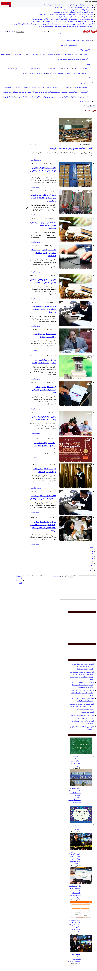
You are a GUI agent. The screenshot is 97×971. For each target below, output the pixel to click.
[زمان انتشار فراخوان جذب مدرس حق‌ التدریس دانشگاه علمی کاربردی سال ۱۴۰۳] (75, 175)
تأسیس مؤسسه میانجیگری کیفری (55, 97)
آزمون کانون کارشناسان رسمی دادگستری (63, 92)
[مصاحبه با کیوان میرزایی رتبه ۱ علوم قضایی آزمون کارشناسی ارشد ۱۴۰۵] (81, 952)
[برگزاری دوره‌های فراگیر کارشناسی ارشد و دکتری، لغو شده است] (75, 423)
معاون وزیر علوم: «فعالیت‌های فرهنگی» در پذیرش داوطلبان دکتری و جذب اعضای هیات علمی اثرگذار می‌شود (43, 526)
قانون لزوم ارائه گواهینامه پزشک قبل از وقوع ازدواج (74, 827)
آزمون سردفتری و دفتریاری (12, 87)
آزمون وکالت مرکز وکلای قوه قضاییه (58, 87)
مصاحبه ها (69, 45)
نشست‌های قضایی (19, 54)
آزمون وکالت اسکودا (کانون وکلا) (78, 87)
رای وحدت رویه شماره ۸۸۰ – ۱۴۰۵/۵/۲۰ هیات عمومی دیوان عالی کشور (75, 761)
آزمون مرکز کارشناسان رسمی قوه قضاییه (39, 92)
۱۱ (92, 559)
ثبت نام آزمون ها (8, 97)
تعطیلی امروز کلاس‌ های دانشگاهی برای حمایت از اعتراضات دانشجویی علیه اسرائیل (43, 198)
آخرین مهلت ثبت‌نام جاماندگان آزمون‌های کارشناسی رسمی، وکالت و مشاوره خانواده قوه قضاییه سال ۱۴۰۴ (62, 21)
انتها (91, 570)
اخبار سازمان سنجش (55, 68)
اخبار (88, 64)
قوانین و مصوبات (85, 50)
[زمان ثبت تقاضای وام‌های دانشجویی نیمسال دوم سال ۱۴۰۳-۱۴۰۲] (75, 286)
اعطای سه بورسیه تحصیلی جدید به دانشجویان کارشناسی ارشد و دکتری (43, 497)
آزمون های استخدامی (8, 92)
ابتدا (91, 547)
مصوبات (57, 54)
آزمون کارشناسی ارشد (34, 87)
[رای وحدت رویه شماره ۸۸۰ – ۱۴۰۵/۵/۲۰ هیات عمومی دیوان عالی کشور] (81, 754)
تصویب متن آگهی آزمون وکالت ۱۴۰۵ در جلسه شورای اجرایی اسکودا (73, 7)
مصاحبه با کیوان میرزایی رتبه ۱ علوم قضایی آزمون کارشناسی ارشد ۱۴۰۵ (72, 12)
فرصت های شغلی (27, 73)
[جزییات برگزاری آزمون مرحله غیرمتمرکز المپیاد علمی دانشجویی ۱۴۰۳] (75, 394)
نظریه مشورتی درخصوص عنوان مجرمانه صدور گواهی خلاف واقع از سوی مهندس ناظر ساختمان (65, 14)
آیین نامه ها (10, 54)
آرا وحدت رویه (75, 54)
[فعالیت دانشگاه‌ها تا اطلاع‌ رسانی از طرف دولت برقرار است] (75, 142)
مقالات (75, 45)
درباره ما (88, 101)
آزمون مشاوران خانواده (81, 92)
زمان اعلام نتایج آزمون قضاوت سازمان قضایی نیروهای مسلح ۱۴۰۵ (82, 699)
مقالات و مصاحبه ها (73, 40)
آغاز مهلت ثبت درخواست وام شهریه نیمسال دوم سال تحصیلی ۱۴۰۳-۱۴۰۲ (43, 225)
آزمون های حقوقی (85, 83)
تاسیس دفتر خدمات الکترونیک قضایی (76, 97)
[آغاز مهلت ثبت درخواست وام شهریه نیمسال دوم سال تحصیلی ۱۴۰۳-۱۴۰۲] (75, 229)
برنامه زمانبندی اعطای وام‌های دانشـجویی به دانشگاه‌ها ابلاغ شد (44, 361)
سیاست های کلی (62, 59)
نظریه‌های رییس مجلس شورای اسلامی (36, 54)
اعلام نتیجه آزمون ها (19, 97)
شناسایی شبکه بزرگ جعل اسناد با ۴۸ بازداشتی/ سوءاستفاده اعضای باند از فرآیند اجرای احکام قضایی (82, 684)
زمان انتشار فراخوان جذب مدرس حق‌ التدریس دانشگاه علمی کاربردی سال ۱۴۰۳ (43, 170)
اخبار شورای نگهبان (82, 73)
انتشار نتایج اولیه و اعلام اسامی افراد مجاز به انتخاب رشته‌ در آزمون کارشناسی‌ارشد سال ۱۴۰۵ (66, 26)
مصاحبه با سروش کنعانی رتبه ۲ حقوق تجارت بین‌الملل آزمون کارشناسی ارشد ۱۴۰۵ (68, 5)
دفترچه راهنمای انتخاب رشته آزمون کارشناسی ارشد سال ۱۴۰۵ (75, 17)
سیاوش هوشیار (56, 576)
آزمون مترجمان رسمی (21, 92)
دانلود (89, 78)
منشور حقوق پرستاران (87, 712)
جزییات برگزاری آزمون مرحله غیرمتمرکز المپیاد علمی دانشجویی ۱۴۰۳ (44, 389)
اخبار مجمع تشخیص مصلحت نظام (17, 68)
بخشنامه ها (4, 54)
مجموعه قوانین (83, 54)
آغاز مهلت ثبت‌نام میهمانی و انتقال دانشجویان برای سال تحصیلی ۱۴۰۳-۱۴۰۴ (43, 252)
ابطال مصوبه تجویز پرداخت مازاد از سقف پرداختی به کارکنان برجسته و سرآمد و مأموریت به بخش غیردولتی (81, 706)
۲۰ (92, 563)
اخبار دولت (30, 68)
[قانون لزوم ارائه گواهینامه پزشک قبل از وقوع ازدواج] (81, 822)
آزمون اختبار (41, 97)
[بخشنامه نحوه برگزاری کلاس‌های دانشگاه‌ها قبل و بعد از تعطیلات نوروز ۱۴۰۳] (75, 313)
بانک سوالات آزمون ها (31, 97)
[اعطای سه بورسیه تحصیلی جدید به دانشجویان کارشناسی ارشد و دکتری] (75, 503)
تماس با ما (83, 101)
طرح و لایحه (51, 54)
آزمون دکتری (24, 87)
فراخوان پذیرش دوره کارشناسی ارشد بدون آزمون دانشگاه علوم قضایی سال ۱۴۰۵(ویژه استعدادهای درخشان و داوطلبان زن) (74, 795)
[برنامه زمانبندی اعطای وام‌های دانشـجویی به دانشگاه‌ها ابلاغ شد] (75, 367)
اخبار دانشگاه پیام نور (39, 73)
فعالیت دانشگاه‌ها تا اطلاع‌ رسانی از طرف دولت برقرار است (70, 148)
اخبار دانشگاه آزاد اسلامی (52, 73)
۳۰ (92, 566)
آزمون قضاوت (44, 87)
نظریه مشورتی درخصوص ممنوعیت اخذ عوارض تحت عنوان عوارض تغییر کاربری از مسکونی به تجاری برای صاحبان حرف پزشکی (81, 675)
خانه (94, 106)
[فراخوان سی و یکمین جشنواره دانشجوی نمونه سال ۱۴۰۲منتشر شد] (75, 450)
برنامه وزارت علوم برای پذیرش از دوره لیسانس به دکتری (44, 335)
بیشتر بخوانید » (36, 160)
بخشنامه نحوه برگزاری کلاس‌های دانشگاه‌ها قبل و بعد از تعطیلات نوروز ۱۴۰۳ (44, 309)
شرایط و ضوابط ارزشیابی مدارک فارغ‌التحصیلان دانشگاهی (44, 470)
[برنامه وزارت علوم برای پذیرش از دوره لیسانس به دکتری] (75, 341)
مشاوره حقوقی (84, 40)
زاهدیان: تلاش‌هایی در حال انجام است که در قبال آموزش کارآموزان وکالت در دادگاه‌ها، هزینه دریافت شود (62, 19)
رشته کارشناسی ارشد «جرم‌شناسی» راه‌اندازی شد (78, 10)
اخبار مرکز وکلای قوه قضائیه (68, 73)
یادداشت (63, 45)
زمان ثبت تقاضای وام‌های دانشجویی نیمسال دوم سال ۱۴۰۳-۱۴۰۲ (43, 281)
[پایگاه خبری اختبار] (93, 33)
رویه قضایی (70, 59)
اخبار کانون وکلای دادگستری (79, 68)
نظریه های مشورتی (65, 54)
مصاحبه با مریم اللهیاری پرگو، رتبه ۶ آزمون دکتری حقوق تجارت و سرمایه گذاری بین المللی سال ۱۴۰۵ (82, 666)
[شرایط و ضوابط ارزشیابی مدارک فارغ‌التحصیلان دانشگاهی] (75, 476)
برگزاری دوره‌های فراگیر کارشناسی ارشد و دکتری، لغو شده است (44, 418)
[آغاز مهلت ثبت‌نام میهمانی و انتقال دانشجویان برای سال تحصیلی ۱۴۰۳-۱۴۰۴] (75, 257)
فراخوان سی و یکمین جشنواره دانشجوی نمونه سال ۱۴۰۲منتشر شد (44, 445)
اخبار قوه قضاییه (66, 68)
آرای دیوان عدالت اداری (81, 59)
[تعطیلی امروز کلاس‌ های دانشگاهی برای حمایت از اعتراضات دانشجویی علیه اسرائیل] (75, 202)
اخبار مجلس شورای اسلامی (41, 68)
